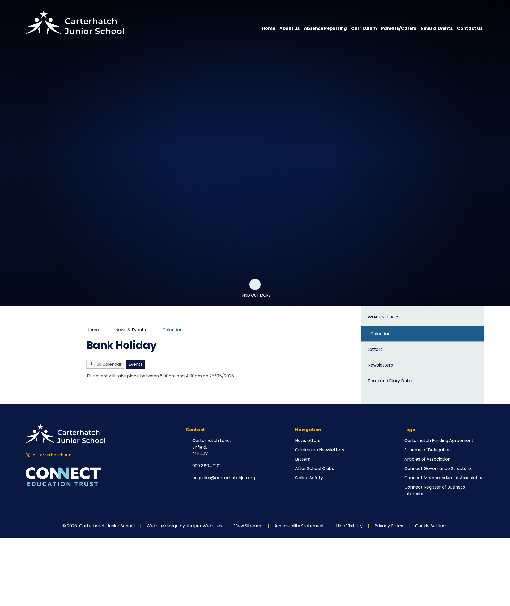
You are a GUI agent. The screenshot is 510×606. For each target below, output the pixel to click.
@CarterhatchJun (52, 455)
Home (92, 330)
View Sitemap (248, 526)
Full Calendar (108, 364)
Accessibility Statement (299, 526)
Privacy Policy (389, 526)
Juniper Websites (204, 526)
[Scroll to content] (255, 284)
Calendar (172, 330)
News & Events (130, 330)
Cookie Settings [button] (431, 526)
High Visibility (349, 526)
